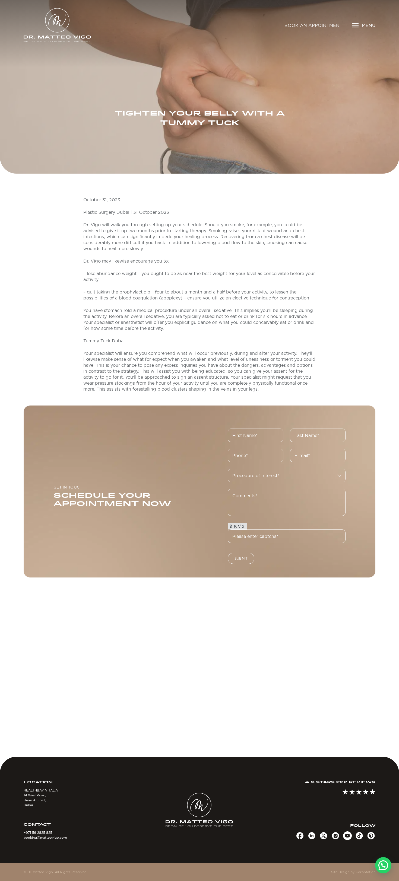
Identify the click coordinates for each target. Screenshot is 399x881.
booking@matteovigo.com (45, 837)
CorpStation (365, 872)
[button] (383, 865)
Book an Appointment (313, 25)
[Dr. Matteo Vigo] (65, 25)
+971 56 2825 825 (38, 833)
